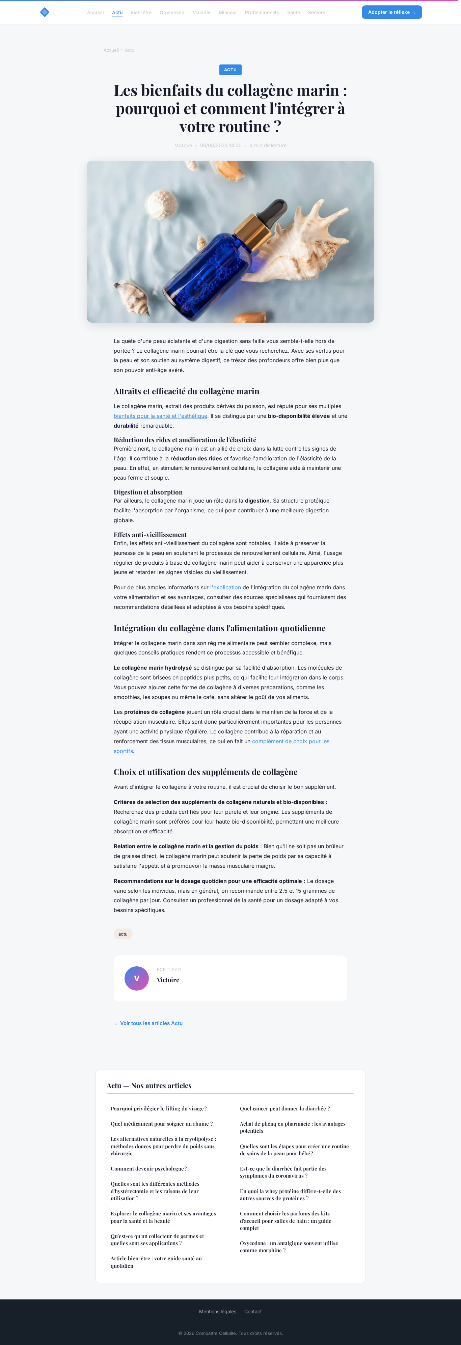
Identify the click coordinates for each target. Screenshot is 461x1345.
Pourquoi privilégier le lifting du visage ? (159, 1108)
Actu (117, 12)
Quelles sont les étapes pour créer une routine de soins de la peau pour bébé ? (294, 1150)
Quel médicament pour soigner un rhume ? (162, 1123)
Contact (253, 1311)
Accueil (95, 12)
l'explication (225, 587)
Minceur (228, 12)
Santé (293, 12)
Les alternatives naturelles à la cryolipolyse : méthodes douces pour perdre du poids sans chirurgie (163, 1146)
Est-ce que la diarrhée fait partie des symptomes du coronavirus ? (283, 1172)
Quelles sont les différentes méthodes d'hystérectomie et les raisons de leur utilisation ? (155, 1191)
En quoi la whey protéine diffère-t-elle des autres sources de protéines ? (290, 1195)
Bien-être (141, 12)
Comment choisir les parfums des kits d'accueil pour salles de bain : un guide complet (285, 1220)
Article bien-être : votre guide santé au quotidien (156, 1262)
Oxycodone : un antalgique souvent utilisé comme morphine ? (289, 1247)
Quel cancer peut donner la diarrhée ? (285, 1108)
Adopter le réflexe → (392, 12)
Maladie (201, 12)
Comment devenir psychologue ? (149, 1168)
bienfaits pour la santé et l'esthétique (160, 415)
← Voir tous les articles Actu (148, 1023)
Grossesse (172, 12)
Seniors (316, 12)
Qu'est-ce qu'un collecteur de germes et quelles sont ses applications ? (157, 1239)
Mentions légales (217, 1311)
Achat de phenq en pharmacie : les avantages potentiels (293, 1127)
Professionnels (262, 12)
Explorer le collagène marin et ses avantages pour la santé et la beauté (163, 1217)
